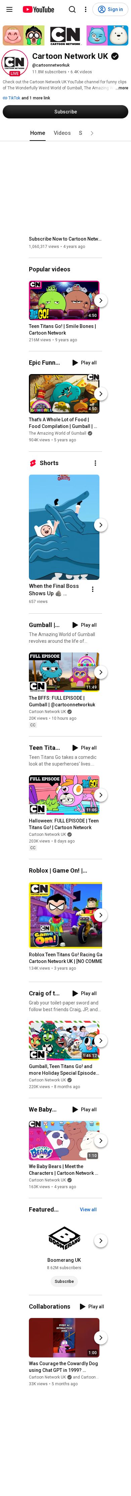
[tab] (38, 133)
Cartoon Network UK (47, 711)
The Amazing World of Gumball (57, 433)
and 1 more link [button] (35, 98)
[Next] (100, 300)
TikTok (13, 98)
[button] (15, 63)
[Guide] (9, 9)
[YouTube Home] (38, 9)
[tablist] (65, 133)
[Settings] (86, 9)
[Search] (72, 9)
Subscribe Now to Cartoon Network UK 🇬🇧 (65, 239)
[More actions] (95, 463)
